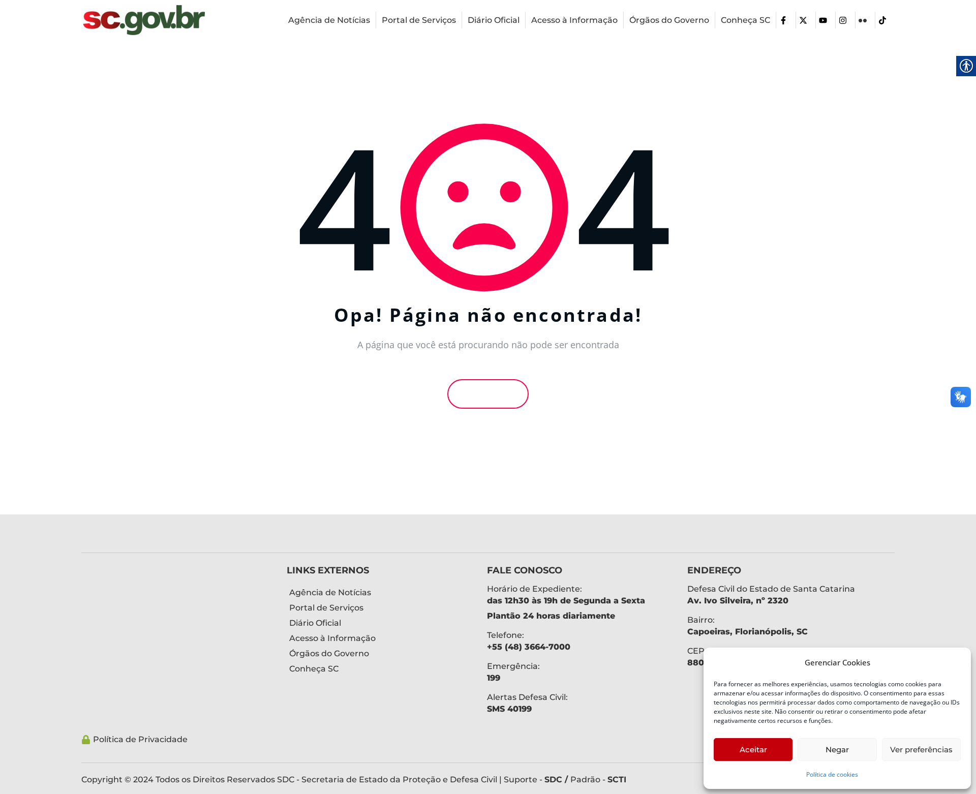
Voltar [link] (491, 394)
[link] (144, 19)
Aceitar (753, 749)
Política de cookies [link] (832, 774)
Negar (837, 749)
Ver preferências (921, 749)
